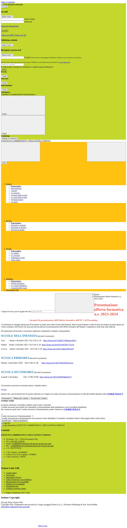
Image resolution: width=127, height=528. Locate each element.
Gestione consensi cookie (16, 488)
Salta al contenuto (8, 2)
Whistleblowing (12, 486)
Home (96, 294)
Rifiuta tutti (21, 398)
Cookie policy (11, 473)
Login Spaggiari (64, 62)
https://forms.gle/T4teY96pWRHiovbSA (57, 363)
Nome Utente (29, 19)
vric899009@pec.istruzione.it (32, 446)
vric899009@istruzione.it (31, 444)
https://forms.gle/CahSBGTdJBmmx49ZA (59, 340)
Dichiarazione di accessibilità (17, 482)
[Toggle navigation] (20, 152)
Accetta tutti (39, 398)
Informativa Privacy (13, 477)
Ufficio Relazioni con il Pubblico (19, 480)
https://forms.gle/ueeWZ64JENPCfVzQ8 (58, 345)
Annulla (4, 138)
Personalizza (6, 398)
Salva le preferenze (20, 421)
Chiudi (4, 76)
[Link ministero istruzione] (12, 4)
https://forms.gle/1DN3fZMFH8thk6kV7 (56, 377)
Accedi (4, 7)
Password (28, 22)
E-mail (27, 57)
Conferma (13, 138)
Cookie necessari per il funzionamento (16, 416)
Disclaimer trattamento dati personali (15, 507)
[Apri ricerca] (106, 152)
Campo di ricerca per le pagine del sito (16, 311)
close (4, 163)
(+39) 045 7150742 (17, 441)
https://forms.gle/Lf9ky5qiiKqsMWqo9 (58, 349)
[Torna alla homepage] (63, 141)
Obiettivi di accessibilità (15, 484)
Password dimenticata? (10, 26)
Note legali (10, 475)
